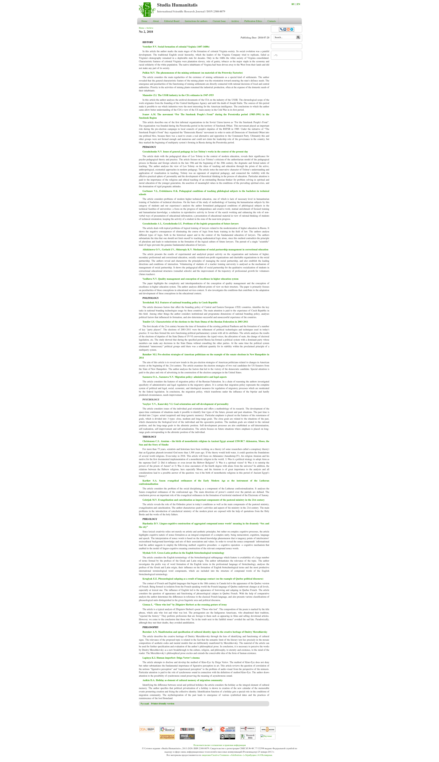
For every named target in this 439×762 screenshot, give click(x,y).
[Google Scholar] (207, 731)
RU (293, 4)
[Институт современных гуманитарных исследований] (167, 738)
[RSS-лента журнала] (288, 29)
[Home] (147, 16)
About (156, 21)
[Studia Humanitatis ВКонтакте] (284, 29)
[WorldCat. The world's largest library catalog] (167, 731)
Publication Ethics (253, 21)
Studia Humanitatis (177, 4)
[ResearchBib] (247, 738)
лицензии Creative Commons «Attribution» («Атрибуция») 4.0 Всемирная (237, 755)
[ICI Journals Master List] (247, 731)
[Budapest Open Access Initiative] (267, 731)
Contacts (272, 21)
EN (298, 4)
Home (144, 21)
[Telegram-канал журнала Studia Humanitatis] (291, 29)
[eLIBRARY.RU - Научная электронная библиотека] (227, 731)
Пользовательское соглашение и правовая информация (219, 745)
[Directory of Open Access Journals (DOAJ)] (147, 731)
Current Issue (219, 21)
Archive (235, 21)
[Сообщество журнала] (281, 29)
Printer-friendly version (162, 703)
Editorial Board (171, 21)
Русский (145, 703)
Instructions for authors (196, 21)
